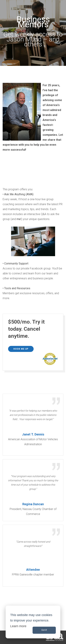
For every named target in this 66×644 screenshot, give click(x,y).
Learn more (18, 626)
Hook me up (20, 349)
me (19, 219)
